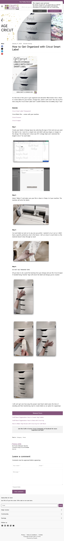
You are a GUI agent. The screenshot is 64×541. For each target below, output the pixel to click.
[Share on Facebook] (2, 46)
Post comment (19, 492)
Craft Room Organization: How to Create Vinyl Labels (28, 417)
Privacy (23, 535)
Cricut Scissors (16, 117)
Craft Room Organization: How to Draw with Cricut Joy (28, 420)
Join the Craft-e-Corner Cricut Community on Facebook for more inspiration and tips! (37, 429)
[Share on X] (2, 49)
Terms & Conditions (32, 535)
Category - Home (21, 437)
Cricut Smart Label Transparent (21, 111)
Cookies (41, 535)
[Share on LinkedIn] (2, 51)
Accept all (40, 11)
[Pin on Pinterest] (2, 54)
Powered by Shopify (32, 538)
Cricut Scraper (16, 120)
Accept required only (54, 11)
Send (60, 505)
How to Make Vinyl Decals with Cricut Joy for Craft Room (29, 424)
